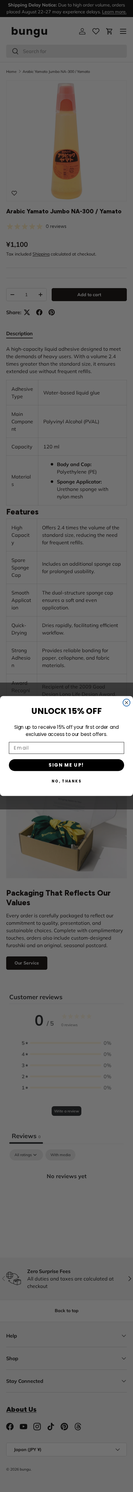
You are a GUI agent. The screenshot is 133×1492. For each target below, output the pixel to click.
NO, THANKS (67, 780)
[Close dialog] (126, 702)
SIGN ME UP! (66, 765)
